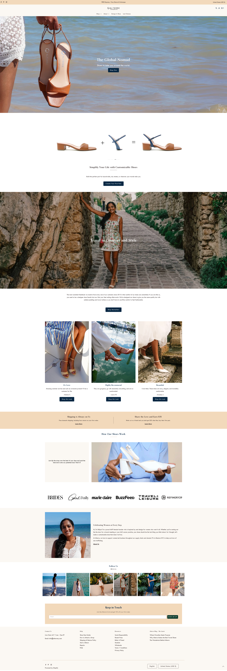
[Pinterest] (3, 2)
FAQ (81, 648)
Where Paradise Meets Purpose (160, 635)
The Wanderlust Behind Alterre (159, 640)
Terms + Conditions (121, 648)
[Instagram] (6, 2)
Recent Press (119, 637)
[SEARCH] (216, 8)
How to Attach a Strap (87, 637)
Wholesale (118, 645)
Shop (98, 14)
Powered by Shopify (51, 668)
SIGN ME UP (172, 617)
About (105, 14)
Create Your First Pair (113, 183)
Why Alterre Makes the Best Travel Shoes (163, 637)
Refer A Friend (119, 640)
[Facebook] (1, 2)
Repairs (82, 645)
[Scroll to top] (223, 666)
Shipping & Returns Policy (88, 640)
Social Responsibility (121, 635)
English (152, 666)
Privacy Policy (119, 650)
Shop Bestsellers (113, 309)
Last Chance (127, 14)
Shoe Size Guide (85, 635)
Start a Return (84, 643)
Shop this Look (67, 399)
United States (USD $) (219, 2)
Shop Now (113, 70)
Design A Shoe (116, 14)
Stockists (117, 643)
